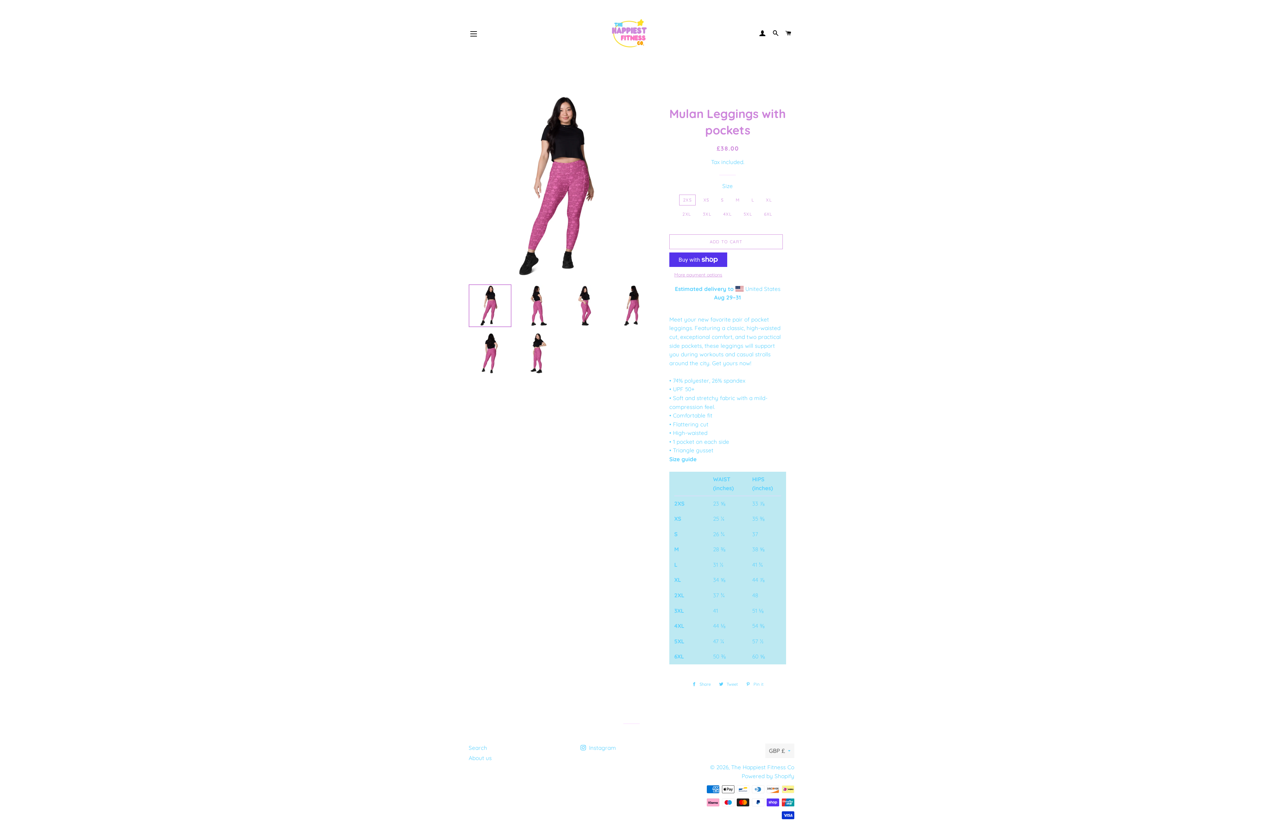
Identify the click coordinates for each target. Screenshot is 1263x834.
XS (706, 200)
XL (769, 200)
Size (727, 185)
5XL (748, 214)
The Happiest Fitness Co (762, 767)
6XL (768, 214)
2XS (687, 200)
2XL (686, 214)
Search (478, 747)
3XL (707, 214)
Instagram (601, 747)
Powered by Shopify (768, 776)
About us (480, 757)
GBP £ (777, 750)
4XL (727, 214)
